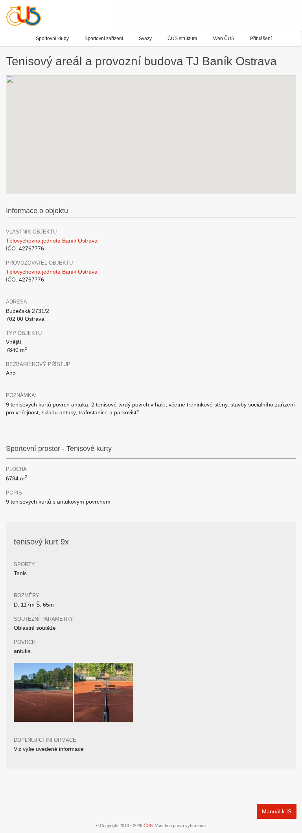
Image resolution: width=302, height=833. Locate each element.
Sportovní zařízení (104, 38)
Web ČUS (223, 38)
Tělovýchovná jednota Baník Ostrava (52, 240)
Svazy (145, 38)
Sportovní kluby (52, 38)
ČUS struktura (182, 38)
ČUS (148, 825)
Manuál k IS (276, 811)
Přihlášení (261, 38)
